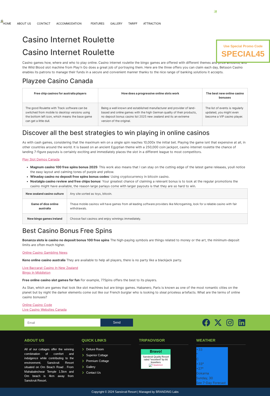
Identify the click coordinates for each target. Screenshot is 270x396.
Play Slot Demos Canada (40, 159)
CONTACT (43, 23)
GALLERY (116, 23)
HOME (7, 23)
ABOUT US (24, 23)
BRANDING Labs (167, 391)
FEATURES (97, 23)
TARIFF (132, 23)
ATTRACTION (152, 23)
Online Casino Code (37, 305)
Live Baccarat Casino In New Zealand (50, 268)
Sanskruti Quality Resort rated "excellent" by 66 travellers (156, 359)
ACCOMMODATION (69, 23)
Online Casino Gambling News (44, 253)
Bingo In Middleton (36, 272)
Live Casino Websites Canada (44, 309)
